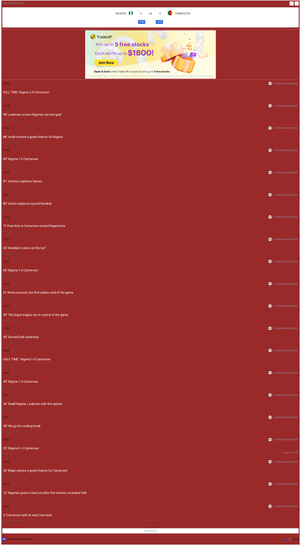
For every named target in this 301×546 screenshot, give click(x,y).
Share (16, 98)
